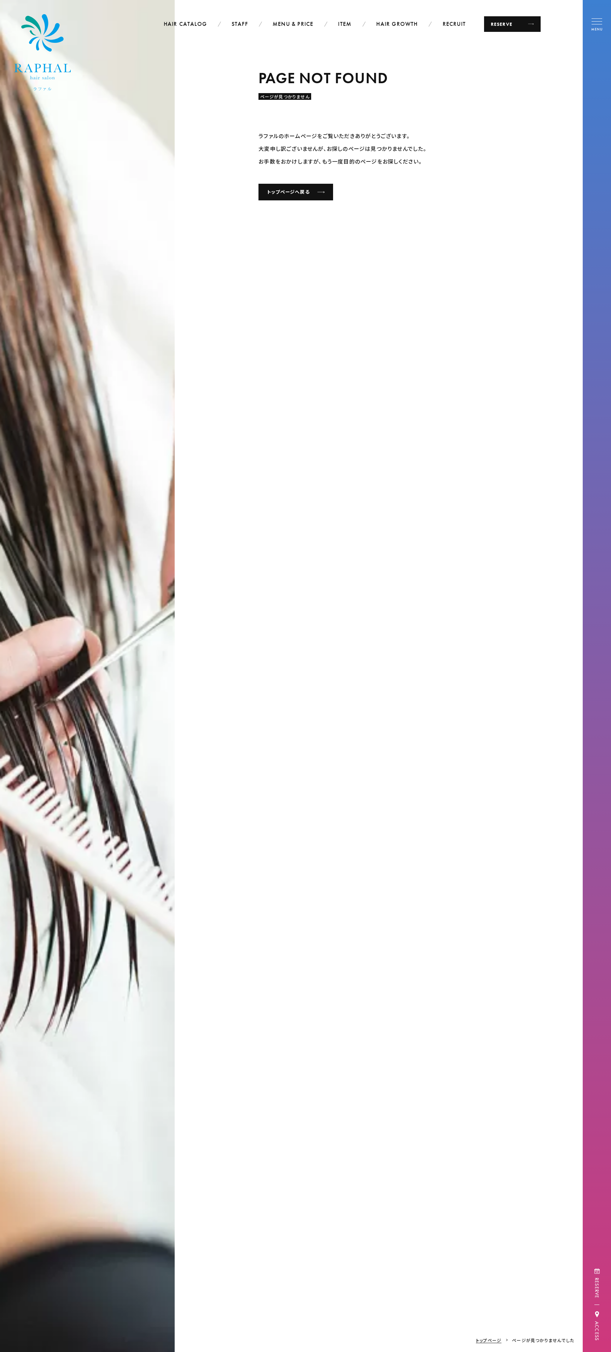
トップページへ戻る (288, 192)
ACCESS (597, 1331)
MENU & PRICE (293, 24)
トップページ (488, 1340)
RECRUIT (454, 24)
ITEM (344, 24)
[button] (597, 24)
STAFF (240, 24)
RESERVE (597, 1288)
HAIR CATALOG (185, 24)
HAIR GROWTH (397, 24)
